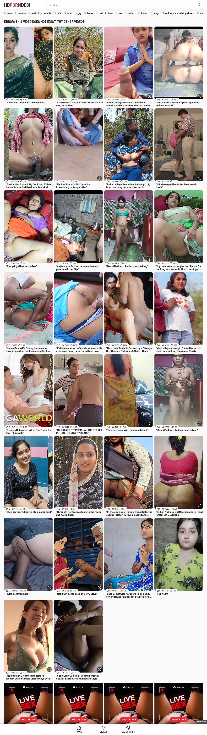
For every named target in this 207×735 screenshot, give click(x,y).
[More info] (49, 96)
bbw (110, 13)
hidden (143, 13)
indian (131, 13)
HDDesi (17, 5)
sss (120, 13)
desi (202, 13)
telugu (156, 13)
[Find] (199, 4)
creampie (46, 13)
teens (90, 13)
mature (22, 13)
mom (10, 13)
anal (34, 13)
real (101, 13)
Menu (200, 721)
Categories (128, 731)
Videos (103, 731)
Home (79, 731)
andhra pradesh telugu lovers (179, 13)
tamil (69, 13)
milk (59, 13)
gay (79, 13)
